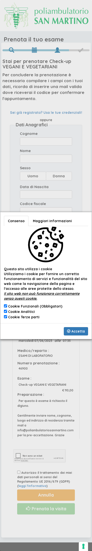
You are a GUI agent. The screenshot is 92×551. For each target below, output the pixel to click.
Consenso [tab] (16, 221)
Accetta (77, 331)
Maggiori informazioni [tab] (52, 221)
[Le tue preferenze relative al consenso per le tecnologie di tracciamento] (83, 546)
